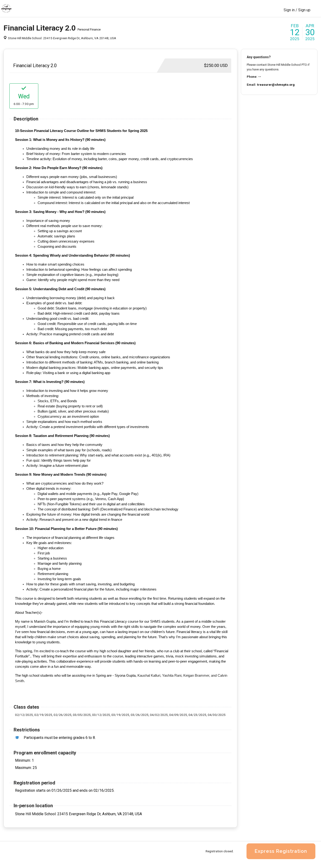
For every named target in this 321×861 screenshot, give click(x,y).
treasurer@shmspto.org (276, 84)
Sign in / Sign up (297, 10)
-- (259, 76)
